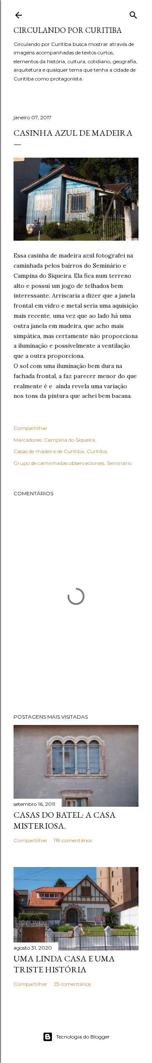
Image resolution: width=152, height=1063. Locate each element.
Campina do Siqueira (69, 440)
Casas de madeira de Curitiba (49, 451)
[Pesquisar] (133, 13)
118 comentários (73, 840)
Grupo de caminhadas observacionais (59, 463)
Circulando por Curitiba (68, 30)
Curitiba (97, 451)
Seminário (119, 463)
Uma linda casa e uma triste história (64, 964)
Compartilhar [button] (30, 428)
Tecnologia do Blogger (83, 1036)
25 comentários (72, 984)
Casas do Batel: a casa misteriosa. (65, 820)
